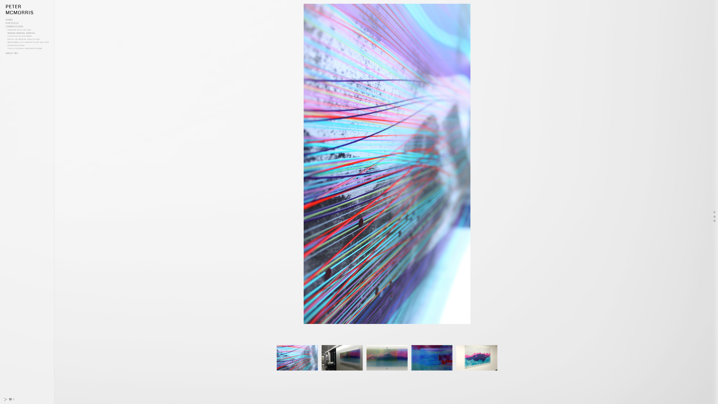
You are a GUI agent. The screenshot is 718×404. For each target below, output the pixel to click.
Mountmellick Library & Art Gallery (28, 42)
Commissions (15, 26)
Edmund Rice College (19, 30)
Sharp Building (15, 45)
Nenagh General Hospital (21, 33)
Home (9, 20)
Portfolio (12, 23)
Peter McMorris (20, 9)
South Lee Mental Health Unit (23, 39)
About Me (12, 53)
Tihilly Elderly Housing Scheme (24, 48)
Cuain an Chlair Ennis (19, 36)
